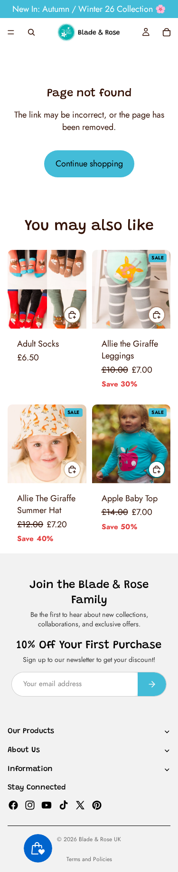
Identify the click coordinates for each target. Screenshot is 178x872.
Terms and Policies (89, 859)
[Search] (31, 32)
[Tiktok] (63, 804)
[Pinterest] (97, 804)
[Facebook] (13, 804)
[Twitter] (80, 804)
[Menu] (11, 32)
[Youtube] (46, 804)
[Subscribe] (152, 684)
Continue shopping (89, 163)
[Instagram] (30, 804)
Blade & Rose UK (100, 839)
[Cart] (166, 32)
